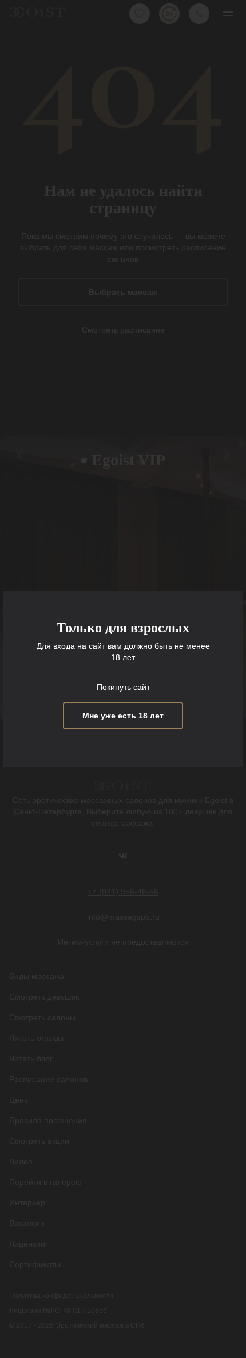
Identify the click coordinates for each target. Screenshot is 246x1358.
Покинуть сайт (123, 687)
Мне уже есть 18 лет (123, 715)
